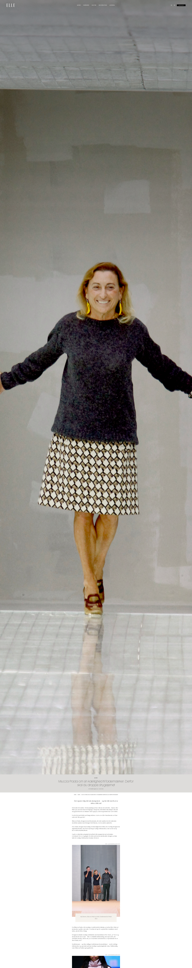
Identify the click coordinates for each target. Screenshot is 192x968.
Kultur (94, 5)
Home (75, 794)
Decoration (103, 5)
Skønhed (86, 5)
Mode (79, 5)
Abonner (181, 5)
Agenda (112, 5)
